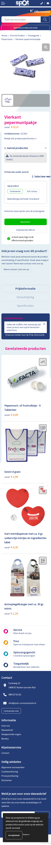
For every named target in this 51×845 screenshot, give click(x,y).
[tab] (25, 288)
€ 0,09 (11, 415)
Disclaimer (6, 780)
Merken (5, 738)
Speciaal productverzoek (25, 27)
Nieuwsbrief (7, 730)
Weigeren (26, 834)
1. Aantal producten (16, 148)
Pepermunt (7, 39)
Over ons (5, 725)
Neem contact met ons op (16, 269)
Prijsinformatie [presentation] (25, 288)
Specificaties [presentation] (25, 306)
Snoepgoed (33, 35)
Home (4, 35)
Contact (5, 752)
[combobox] (21, 19)
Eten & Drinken (17, 35)
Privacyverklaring (9, 775)
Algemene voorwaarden (12, 767)
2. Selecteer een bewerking (39, 176)
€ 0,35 (11, 547)
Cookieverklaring (9, 771)
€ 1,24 (11, 613)
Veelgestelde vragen (11, 734)
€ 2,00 (11, 476)
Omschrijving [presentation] (25, 297)
